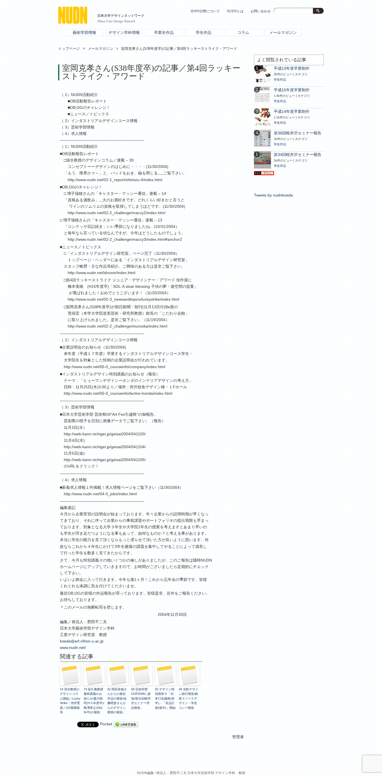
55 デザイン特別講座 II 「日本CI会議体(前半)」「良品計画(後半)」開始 (165, 698)
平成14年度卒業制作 (292, 111)
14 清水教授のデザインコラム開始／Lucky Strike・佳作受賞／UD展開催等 (70, 701)
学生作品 (203, 33)
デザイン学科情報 (124, 33)
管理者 (238, 737)
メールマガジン (283, 33)
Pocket (106, 724)
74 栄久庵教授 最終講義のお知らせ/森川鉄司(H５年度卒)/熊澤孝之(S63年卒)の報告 (94, 701)
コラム (243, 33)
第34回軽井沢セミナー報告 (297, 155)
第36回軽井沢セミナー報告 (297, 133)
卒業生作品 (164, 33)
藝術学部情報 (84, 33)
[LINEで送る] (126, 724)
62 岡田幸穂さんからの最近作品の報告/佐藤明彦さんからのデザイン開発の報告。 (117, 701)
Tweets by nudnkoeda (273, 195)
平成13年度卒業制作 (292, 68)
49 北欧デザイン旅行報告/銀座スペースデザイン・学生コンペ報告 (188, 698)
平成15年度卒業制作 (292, 90)
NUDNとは (235, 11)
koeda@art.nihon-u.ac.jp (81, 641)
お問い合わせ (261, 11)
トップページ (69, 48)
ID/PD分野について (205, 11)
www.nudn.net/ (73, 648)
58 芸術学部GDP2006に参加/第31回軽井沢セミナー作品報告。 (141, 698)
